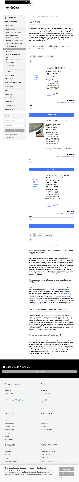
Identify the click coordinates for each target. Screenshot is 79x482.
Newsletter (8, 455)
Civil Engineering (9, 75)
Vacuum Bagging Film (12, 46)
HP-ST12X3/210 (38, 300)
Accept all (66, 469)
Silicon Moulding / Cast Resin (13, 82)
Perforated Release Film (12, 38)
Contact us (8, 451)
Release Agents (9, 94)
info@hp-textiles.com (52, 461)
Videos (7, 458)
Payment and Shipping (11, 461)
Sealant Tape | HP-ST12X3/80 (55, 68)
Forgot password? (10, 137)
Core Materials (9, 25)
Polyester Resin (9, 79)
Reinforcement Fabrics (11, 21)
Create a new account (11, 134)
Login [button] (45, 1)
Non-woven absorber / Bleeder (14, 40)
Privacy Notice (48, 474)
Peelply (8, 57)
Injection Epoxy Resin (12, 35)
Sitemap (7, 436)
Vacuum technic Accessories (14, 59)
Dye (6, 90)
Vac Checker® (10, 65)
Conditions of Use (9, 429)
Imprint (7, 420)
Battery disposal (9, 423)
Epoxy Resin (8, 71)
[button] (38, 2)
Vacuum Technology (10, 29)
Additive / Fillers (9, 101)
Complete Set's (9, 109)
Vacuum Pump (10, 62)
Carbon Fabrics (45, 420)
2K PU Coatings (9, 86)
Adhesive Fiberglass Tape (13, 54)
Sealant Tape (9, 49)
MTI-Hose (43, 426)
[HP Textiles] (12, 8)
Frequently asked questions (66, 7)
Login (15, 130)
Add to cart (51, 115)
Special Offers (12, 17)
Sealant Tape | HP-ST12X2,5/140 (56, 121)
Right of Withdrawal (10, 426)
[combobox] (40, 56)
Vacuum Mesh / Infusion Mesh (14, 43)
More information (66, 478)
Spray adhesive (10, 68)
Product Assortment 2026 (37, 7)
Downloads (51, 7)
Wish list (53, 1)
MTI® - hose (9, 51)
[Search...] (28, 2)
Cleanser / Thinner (10, 98)
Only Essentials (66, 474)
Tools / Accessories (10, 105)
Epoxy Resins (44, 423)
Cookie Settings (9, 439)
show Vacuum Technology (13, 32)
